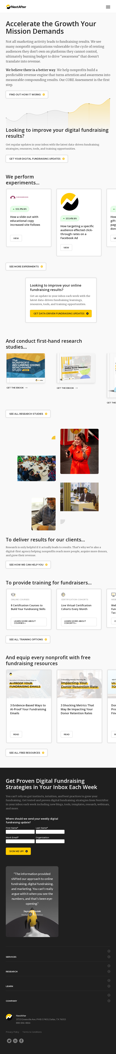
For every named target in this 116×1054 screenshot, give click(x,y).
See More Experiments (24, 266)
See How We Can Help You (26, 564)
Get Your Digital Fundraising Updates (35, 158)
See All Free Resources (24, 752)
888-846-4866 (23, 1022)
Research (12, 971)
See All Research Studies (26, 414)
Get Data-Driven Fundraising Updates (59, 313)
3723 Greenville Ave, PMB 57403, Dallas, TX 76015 (41, 1019)
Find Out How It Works (25, 94)
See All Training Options (26, 639)
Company (11, 1001)
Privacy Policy (12, 1031)
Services (11, 957)
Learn (9, 986)
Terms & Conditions (32, 1031)
